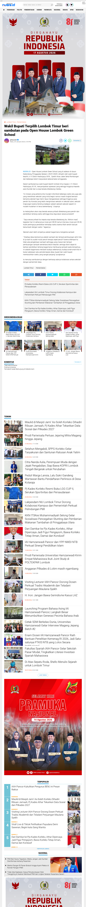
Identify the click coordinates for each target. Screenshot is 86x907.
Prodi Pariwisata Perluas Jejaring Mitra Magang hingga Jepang (53, 437)
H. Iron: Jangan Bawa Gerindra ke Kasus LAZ (51, 595)
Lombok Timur (28, 268)
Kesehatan (79, 10)
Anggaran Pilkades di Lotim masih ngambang (51, 568)
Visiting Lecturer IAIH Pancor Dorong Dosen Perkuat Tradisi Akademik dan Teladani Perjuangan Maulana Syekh (50, 585)
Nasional (57, 10)
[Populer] (71, 4)
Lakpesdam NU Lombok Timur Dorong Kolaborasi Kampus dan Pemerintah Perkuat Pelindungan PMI (51, 505)
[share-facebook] (61, 140)
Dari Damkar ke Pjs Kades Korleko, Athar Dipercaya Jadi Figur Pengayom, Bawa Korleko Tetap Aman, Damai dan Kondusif (52, 532)
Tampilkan (77, 362)
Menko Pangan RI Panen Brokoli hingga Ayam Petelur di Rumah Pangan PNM (28, 867)
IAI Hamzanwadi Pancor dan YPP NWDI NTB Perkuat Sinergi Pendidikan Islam (51, 543)
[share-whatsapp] (69, 140)
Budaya (65, 10)
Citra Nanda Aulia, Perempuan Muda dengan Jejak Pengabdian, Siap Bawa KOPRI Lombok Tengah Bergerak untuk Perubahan (51, 466)
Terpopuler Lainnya (43, 848)
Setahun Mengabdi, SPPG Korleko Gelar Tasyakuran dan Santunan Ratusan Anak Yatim (52, 450)
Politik (19, 10)
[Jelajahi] (83, 3)
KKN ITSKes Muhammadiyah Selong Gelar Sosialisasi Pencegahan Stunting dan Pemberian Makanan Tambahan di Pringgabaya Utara (53, 519)
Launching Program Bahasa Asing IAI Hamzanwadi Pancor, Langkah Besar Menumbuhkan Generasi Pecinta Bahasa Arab (52, 612)
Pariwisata (48, 10)
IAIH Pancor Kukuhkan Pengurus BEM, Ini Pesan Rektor (36, 788)
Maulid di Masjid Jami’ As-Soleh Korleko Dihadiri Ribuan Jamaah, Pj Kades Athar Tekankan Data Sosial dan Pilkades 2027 (53, 426)
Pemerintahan (29, 10)
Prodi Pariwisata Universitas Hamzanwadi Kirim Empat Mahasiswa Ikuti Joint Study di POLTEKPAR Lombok (53, 559)
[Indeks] (67, 4)
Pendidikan (11, 10)
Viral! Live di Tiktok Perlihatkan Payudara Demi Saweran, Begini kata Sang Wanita (35, 826)
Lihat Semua (43, 675)
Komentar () (77, 140)
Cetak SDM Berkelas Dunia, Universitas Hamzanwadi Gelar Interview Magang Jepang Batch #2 (52, 625)
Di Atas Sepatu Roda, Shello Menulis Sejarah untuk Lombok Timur (51, 663)
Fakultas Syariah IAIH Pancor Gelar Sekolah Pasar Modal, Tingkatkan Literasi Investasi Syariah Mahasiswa (50, 652)
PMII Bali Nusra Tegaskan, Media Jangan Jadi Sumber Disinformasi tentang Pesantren (27, 860)
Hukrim (39, 10)
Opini (72, 10)
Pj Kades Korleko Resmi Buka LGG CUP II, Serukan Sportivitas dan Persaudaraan (49, 490)
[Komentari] (76, 274)
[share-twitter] (65, 140)
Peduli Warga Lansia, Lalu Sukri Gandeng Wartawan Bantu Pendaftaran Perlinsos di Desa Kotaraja (53, 479)
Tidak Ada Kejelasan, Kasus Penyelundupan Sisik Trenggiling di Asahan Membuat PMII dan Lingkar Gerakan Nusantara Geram (35, 873)
